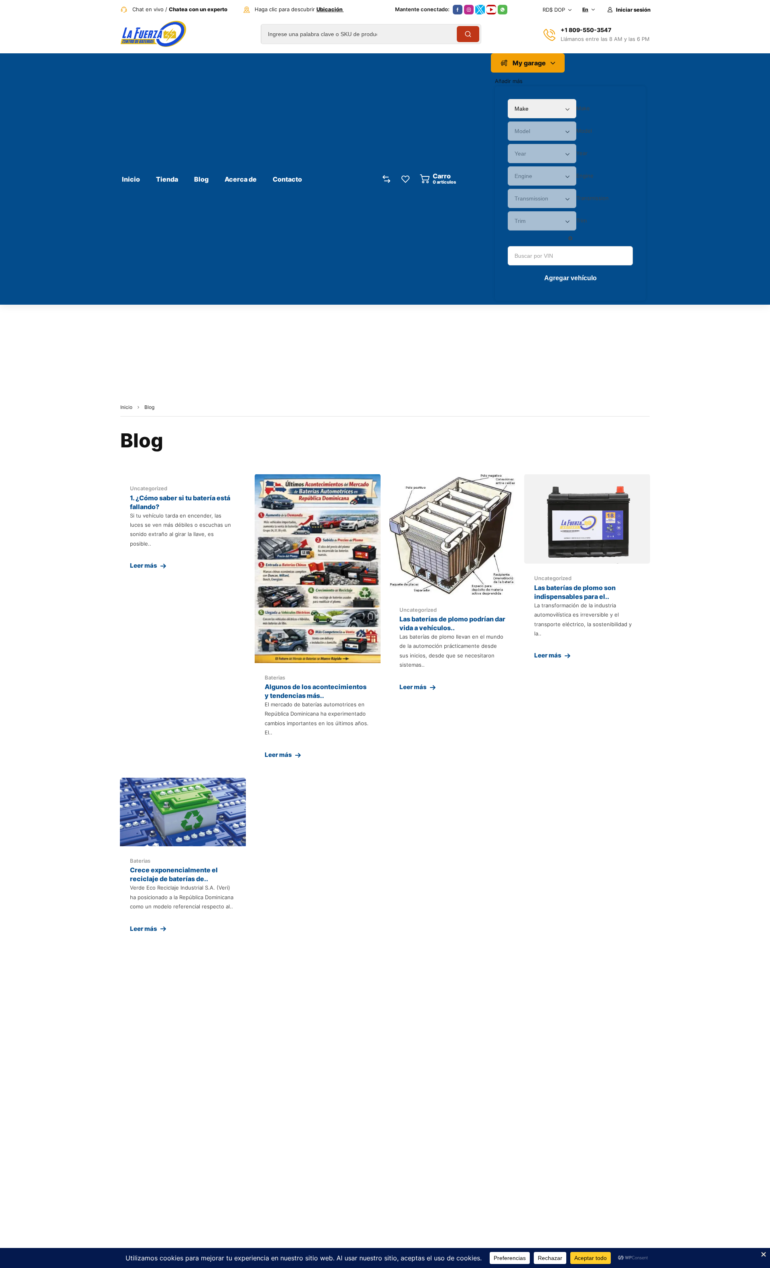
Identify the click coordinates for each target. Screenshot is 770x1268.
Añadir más (509, 81)
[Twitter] (480, 9)
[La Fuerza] (153, 34)
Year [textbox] (582, 153)
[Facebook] (457, 9)
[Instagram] (469, 9)
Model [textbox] (584, 130)
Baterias (275, 677)
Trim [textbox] (581, 220)
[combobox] (583, 108)
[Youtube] (491, 9)
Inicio (126, 407)
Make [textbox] (583, 108)
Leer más (143, 565)
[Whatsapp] (502, 9)
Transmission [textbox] (592, 198)
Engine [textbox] (585, 175)
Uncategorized (148, 488)
